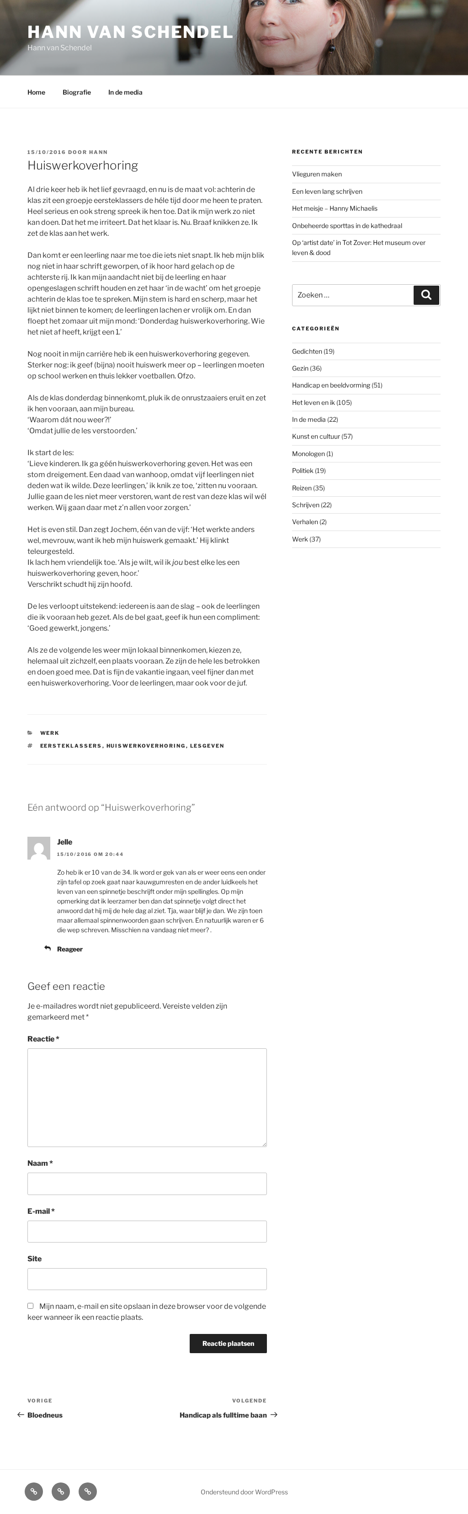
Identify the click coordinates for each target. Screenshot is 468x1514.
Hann (98, 152)
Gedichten (307, 351)
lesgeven (207, 746)
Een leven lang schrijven (327, 191)
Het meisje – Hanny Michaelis (335, 208)
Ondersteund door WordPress (244, 1492)
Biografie (77, 92)
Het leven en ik (313, 402)
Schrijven (305, 505)
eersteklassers (71, 746)
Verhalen (305, 522)
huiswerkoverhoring (146, 746)
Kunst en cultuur (316, 436)
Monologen (308, 453)
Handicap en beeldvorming (331, 385)
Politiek (303, 470)
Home (36, 92)
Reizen (302, 488)
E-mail (41, 1211)
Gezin (300, 368)
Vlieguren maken (317, 174)
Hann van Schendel (130, 32)
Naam (40, 1163)
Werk (50, 733)
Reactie (43, 1039)
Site (34, 1258)
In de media (125, 92)
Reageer (70, 949)
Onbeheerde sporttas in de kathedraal (347, 225)
